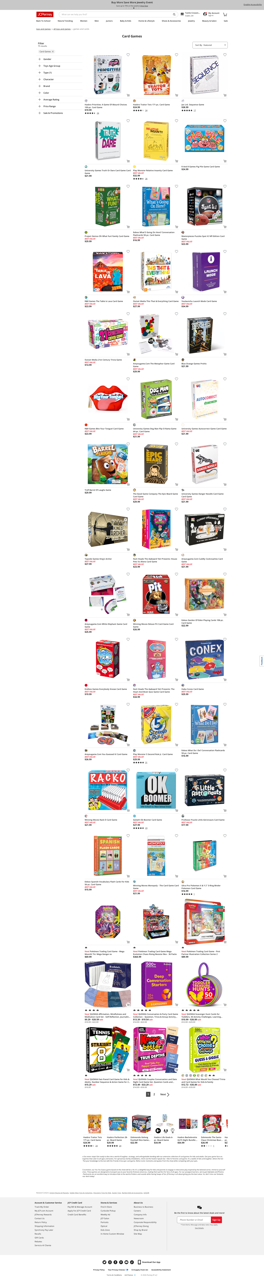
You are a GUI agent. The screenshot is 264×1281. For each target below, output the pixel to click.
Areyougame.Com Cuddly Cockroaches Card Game (202, 560)
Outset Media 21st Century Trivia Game (103, 359)
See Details (199, 1228)
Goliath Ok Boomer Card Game (147, 819)
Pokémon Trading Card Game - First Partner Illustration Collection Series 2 (201, 952)
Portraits (104, 1222)
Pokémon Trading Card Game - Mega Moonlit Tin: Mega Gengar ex (104, 952)
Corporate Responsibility (145, 1222)
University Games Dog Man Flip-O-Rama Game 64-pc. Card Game (154, 430)
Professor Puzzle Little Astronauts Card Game (203, 819)
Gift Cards (39, 1237)
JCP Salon (105, 1218)
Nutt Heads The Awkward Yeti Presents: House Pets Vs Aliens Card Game (155, 560)
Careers (137, 1210)
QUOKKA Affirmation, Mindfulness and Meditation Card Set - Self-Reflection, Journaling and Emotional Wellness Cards (107, 1015)
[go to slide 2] (129, 8)
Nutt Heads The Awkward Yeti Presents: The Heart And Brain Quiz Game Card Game (153, 690)
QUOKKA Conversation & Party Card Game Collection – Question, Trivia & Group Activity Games (155, 1015)
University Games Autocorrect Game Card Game (204, 428)
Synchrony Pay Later (44, 1230)
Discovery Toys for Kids (102, 1193)
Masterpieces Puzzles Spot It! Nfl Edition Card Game (203, 237)
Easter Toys (116, 1193)
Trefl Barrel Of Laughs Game (98, 490)
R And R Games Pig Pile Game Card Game (201, 166)
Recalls (38, 1233)
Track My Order (42, 1207)
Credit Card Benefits (77, 1214)
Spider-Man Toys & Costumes (81, 1193)
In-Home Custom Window (112, 1233)
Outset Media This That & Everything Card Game (156, 301)
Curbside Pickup (108, 1210)
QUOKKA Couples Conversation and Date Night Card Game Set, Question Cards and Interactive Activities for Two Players (155, 1080)
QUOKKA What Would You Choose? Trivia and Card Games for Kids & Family (203, 1080)
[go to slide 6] (138, 8)
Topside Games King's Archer (98, 559)
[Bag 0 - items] (225, 14)
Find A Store (106, 1207)
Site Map (138, 1233)
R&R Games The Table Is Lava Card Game (104, 301)
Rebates (38, 1241)
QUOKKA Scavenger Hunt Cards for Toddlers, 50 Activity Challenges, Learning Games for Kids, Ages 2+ (201, 1015)
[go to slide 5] (136, 8)
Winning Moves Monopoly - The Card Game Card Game (156, 887)
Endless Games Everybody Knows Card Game (106, 689)
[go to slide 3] (131, 8)
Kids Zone (105, 1230)
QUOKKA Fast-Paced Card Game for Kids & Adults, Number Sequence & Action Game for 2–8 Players (108, 1080)
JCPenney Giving (141, 1226)
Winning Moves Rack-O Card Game (101, 819)
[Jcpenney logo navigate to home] (44, 14)
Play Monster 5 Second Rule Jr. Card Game (153, 754)
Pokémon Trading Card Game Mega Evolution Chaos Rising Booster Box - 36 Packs (155, 952)
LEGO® (146, 1193)
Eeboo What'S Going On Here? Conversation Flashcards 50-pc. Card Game (153, 233)
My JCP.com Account (44, 1210)
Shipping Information (44, 1226)
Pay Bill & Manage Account (80, 1207)
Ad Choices (129, 1275)
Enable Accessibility (253, 4)
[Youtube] (127, 1262)
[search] (175, 14)
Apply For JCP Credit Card (79, 1210)
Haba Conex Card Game (193, 689)
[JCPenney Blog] (132, 1262)
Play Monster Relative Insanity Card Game (153, 170)
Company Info (140, 1214)
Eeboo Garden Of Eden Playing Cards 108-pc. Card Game (202, 621)
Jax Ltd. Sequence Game (193, 104)
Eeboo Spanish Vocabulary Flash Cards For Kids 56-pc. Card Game (107, 883)
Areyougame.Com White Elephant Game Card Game (106, 625)
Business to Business (143, 1207)
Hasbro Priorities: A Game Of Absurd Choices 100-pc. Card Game (106, 106)
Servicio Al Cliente (43, 1245)
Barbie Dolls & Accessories (132, 1193)
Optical (104, 1226)
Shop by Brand (140, 1230)
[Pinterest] (121, 1262)
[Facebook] (116, 1262)
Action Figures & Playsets (59, 1193)
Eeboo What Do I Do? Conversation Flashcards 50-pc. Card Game (203, 751)
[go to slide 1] (126, 8)
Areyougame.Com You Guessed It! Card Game (106, 754)
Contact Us (40, 1218)
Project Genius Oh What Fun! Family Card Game (107, 236)
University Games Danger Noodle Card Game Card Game (203, 495)
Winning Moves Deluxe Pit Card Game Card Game (153, 625)
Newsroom (139, 1218)
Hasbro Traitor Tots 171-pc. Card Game (151, 104)
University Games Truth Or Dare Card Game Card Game (108, 171)
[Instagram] (110, 1262)
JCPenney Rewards (43, 1214)
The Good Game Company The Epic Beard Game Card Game (155, 495)
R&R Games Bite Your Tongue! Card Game (104, 428)
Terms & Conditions (114, 1275)
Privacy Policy (99, 1270)
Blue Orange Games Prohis (194, 363)
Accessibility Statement (161, 1270)
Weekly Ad (105, 1214)
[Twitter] (105, 1262)
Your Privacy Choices (116, 1270)
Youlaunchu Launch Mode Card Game (199, 301)
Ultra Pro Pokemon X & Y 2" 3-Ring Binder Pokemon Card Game (201, 887)
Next (163, 1094)
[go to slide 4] (133, 8)
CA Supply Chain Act (139, 1270)
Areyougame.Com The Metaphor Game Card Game (153, 365)
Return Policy (41, 1222)
